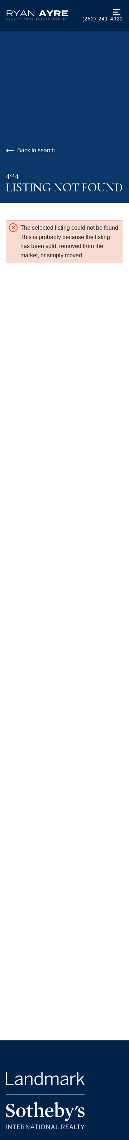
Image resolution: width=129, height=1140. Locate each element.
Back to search (36, 150)
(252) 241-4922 (102, 19)
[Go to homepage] (44, 15)
